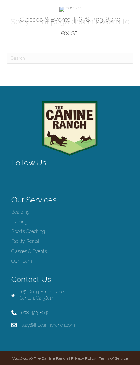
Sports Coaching (28, 231)
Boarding (20, 212)
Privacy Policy (83, 358)
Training (19, 221)
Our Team (21, 261)
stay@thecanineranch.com (48, 325)
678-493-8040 (99, 19)
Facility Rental (25, 241)
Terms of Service (113, 358)
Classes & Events (45, 19)
